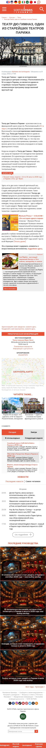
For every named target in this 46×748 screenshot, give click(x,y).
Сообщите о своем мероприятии (31, 692)
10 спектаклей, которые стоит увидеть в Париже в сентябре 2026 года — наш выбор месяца (23, 576)
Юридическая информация (23, 697)
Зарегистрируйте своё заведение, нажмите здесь (19, 327)
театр (3, 388)
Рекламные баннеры (9, 692)
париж (32, 388)
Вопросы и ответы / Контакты (32, 695)
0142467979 (23, 355)
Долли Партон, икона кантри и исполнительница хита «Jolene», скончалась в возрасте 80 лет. (22, 495)
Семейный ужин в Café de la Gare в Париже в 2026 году (20, 444)
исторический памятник (14, 385)
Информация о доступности (23, 349)
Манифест (7, 697)
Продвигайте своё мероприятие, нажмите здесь (18, 329)
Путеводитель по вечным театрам (13, 390)
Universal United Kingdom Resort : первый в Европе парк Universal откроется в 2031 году (26, 526)
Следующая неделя (34, 438)
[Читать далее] (20, 241)
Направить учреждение (11, 695)
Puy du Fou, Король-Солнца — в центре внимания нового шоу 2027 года (25, 510)
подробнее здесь (35, 248)
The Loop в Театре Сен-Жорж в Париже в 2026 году (22, 455)
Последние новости (14, 481)
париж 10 (9, 388)
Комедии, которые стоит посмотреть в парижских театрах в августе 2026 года (23, 645)
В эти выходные (12, 438)
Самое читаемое (33, 481)
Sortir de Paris (32, 699)
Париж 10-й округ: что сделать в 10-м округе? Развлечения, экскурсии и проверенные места (12, 417)
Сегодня (12, 432)
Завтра (34, 432)
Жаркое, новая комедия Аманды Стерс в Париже (22, 466)
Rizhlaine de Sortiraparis (21, 72)
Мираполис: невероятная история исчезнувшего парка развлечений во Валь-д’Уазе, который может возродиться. (26, 503)
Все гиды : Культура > (35, 686)
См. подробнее (21, 534)
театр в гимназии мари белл (33, 385)
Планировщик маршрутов (23, 346)
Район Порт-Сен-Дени (21, 388)
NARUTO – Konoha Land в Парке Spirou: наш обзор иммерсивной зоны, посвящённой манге (25, 518)
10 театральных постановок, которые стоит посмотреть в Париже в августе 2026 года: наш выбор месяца (23, 611)
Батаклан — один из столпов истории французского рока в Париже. (34, 417)
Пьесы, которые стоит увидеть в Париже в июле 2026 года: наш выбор (23, 679)
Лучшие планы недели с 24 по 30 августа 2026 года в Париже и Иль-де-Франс (22, 178)
